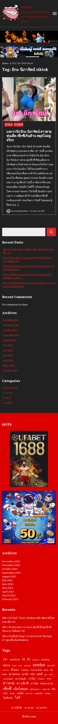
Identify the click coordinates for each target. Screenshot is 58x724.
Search (51, 232)
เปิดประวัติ (46, 689)
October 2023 (10, 330)
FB (23, 659)
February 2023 (10, 370)
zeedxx (26, 6)
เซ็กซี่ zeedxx (29, 716)
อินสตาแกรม (46, 683)
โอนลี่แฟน (8, 697)
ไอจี (17, 697)
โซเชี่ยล (48, 693)
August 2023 (9, 340)
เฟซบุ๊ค (12, 693)
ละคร (51, 674)
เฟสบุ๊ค (20, 693)
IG (28, 659)
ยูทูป (45, 674)
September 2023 (11, 335)
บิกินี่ (32, 674)
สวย (49, 678)
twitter (14, 666)
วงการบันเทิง (20, 678)
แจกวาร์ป (29, 693)
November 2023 (11, 324)
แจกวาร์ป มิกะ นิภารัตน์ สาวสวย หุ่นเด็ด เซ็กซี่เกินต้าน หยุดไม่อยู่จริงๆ (29, 135)
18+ (5, 659)
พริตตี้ (39, 674)
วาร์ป (31, 678)
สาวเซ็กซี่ (18, 124)
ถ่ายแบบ (24, 670)
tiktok (6, 665)
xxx (20, 665)
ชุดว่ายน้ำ (51, 665)
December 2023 (11, 319)
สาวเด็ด (34, 683)
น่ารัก (25, 674)
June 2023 (8, 350)
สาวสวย (8, 124)
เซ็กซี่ (7, 688)
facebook (15, 659)
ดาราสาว (6, 670)
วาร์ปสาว (41, 679)
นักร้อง (46, 670)
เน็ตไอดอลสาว (35, 689)
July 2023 (7, 345)
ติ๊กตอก (15, 669)
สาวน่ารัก (7, 392)
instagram (35, 660)
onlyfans (45, 659)
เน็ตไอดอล (20, 689)
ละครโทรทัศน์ (8, 679)
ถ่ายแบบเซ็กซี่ (36, 670)
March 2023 (9, 365)
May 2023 (8, 355)
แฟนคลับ (39, 693)
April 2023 (8, 360)
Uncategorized (10, 387)
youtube (27, 665)
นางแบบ (14, 674)
